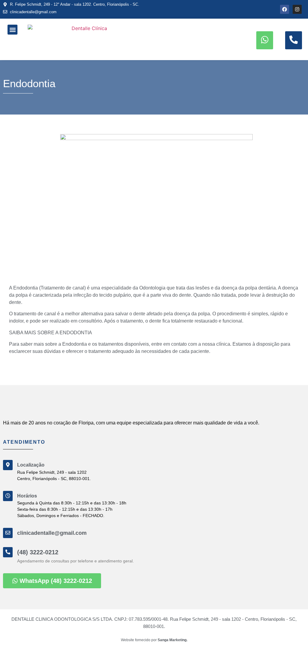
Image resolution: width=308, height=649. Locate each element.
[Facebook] (284, 9)
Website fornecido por (154, 640)
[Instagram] (297, 9)
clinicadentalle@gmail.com (52, 533)
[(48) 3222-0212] (8, 552)
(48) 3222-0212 (37, 552)
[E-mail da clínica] (8, 533)
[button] (12, 30)
